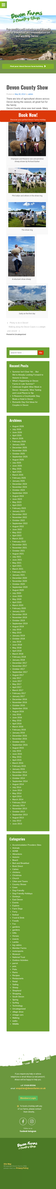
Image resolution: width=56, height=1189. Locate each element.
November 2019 (19, 617)
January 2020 (18, 611)
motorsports (17, 951)
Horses (15, 936)
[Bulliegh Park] (27, 180)
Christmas (17, 875)
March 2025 (17, 475)
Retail (15, 981)
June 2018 (17, 645)
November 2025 (19, 450)
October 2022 (18, 520)
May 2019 (16, 632)
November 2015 (19, 739)
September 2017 (20, 672)
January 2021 (18, 575)
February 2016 (19, 729)
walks (14, 1021)
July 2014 (16, 787)
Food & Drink (18, 918)
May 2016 (16, 720)
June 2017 (17, 681)
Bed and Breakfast (20, 863)
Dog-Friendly (18, 890)
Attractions (17, 854)
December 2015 (19, 736)
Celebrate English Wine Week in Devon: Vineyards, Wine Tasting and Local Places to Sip (26, 390)
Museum (16, 954)
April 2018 (17, 651)
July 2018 (16, 642)
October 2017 (18, 669)
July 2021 (16, 557)
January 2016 (18, 733)
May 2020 (16, 599)
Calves (15, 869)
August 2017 (18, 675)
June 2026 (17, 432)
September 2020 (20, 587)
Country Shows (19, 884)
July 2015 (16, 751)
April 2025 (17, 472)
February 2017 (19, 693)
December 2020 (19, 578)
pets (14, 966)
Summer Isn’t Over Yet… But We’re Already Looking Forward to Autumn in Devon (27, 375)
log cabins (17, 945)
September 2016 (20, 708)
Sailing (15, 984)
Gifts (14, 933)
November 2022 (19, 517)
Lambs (15, 942)
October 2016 (18, 705)
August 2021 (18, 554)
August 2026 (18, 426)
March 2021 (17, 569)
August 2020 (18, 590)
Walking (15, 1018)
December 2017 (19, 663)
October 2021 (18, 551)
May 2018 (16, 648)
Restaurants (17, 978)
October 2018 (18, 638)
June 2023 (17, 499)
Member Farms (19, 948)
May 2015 (16, 757)
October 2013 (18, 811)
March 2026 (17, 438)
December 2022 (19, 514)
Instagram (32, 1131)
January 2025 (18, 481)
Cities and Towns (20, 881)
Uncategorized (20, 334)
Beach (15, 860)
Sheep (15, 987)
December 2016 (19, 699)
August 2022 (18, 526)
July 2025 (16, 463)
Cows (14, 887)
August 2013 (18, 817)
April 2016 (17, 723)
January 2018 (18, 660)
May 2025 (16, 469)
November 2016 (19, 702)
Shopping (16, 993)
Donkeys (16, 896)
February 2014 (19, 802)
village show (17, 1012)
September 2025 (20, 456)
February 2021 (19, 572)
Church (15, 878)
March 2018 (17, 654)
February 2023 (19, 508)
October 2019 (18, 620)
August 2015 (18, 748)
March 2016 (17, 726)
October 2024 (18, 490)
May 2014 (16, 793)
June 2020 (17, 596)
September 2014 (20, 781)
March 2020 (17, 605)
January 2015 (18, 769)
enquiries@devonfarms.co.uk (31, 1088)
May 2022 (16, 532)
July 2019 (16, 629)
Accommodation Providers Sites (26, 845)
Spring (15, 999)
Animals (16, 848)
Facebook (24, 1131)
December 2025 (19, 447)
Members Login (28, 1098)
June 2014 (17, 790)
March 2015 (17, 763)
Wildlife (15, 1024)
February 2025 (19, 478)
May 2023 (16, 502)
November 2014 (19, 775)
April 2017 (17, 687)
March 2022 (17, 538)
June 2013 (17, 824)
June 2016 (17, 717)
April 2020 (17, 602)
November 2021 (19, 547)
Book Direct (17, 866)
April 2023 (17, 505)
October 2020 (18, 584)
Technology (17, 1006)
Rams (15, 972)
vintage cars (17, 1015)
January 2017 (18, 696)
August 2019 (18, 626)
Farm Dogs (17, 908)
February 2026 (19, 441)
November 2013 (19, 808)
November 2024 (19, 487)
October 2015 (18, 742)
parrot (15, 963)
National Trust (18, 957)
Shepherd (16, 990)
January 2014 (18, 805)
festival (15, 915)
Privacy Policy (22, 1168)
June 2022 (17, 529)
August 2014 (18, 784)
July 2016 (16, 714)
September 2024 (20, 493)
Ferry (14, 911)
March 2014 (17, 799)
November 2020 (19, 581)
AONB (15, 851)
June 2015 (17, 754)
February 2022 (19, 541)
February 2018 (19, 657)
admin (30, 94)
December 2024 (19, 484)
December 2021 (19, 544)
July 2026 (16, 429)
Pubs (14, 969)
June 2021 (17, 560)
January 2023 (18, 511)
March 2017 (17, 690)
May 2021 (16, 563)
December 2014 (19, 772)
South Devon (18, 996)
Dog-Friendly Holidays (22, 893)
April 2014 (17, 796)
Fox (14, 924)
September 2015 (20, 745)
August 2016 (18, 711)
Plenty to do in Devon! (19, 323)
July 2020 (16, 593)
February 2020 (19, 608)
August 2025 (18, 459)
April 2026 (17, 435)
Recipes (16, 975)
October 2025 (18, 453)
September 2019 (20, 623)
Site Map (7, 1164)
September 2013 (20, 814)
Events (15, 902)
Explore (15, 905)
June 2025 (17, 466)
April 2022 (17, 535)
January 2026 (18, 444)
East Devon (17, 899)
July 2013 (16, 820)
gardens (16, 927)
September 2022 (20, 523)
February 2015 (19, 766)
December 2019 (19, 614)
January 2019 (18, 635)
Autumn (15, 857)
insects (15, 939)
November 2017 (19, 666)
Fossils (15, 921)
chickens (16, 872)
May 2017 (16, 684)
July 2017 (16, 678)
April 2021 (17, 566)
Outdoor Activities (20, 960)
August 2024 (18, 496)
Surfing (15, 1002)
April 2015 (17, 760)
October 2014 (18, 778)
